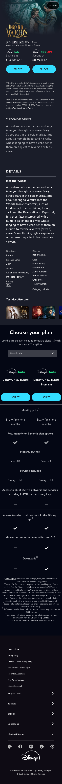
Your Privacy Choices (16, 680)
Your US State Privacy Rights (19, 668)
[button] (31, 693)
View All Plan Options (18, 118)
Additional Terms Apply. (23, 108)
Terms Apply (10, 579)
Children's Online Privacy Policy (20, 662)
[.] (10, 747)
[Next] (56, 312)
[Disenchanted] (43, 312)
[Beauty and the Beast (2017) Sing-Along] (17, 312)
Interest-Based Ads (15, 686)
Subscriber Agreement (16, 674)
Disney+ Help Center (39, 618)
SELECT (18, 69)
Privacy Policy (13, 655)
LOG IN (53, 5)
